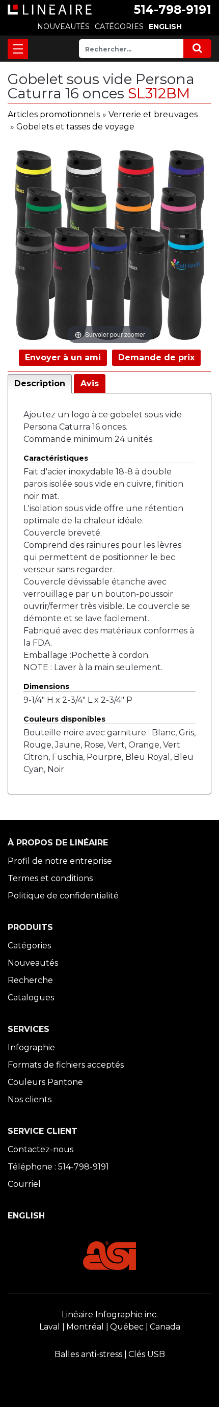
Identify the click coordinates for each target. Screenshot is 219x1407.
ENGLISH (165, 26)
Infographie (31, 1047)
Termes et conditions (50, 878)
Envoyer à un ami (63, 357)
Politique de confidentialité (63, 895)
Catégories (29, 945)
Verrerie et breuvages (153, 114)
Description (39, 383)
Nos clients (29, 1099)
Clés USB (146, 1354)
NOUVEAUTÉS (63, 26)
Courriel (24, 1184)
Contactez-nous (40, 1149)
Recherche (30, 980)
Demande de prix (156, 357)
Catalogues (31, 997)
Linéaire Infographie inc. (110, 1314)
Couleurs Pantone (45, 1082)
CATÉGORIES (119, 26)
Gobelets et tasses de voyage (75, 126)
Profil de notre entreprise (60, 861)
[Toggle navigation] (18, 49)
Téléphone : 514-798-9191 (58, 1167)
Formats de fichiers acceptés (66, 1065)
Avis (89, 383)
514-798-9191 (172, 10)
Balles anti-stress (88, 1354)
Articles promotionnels (54, 114)
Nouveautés (33, 963)
